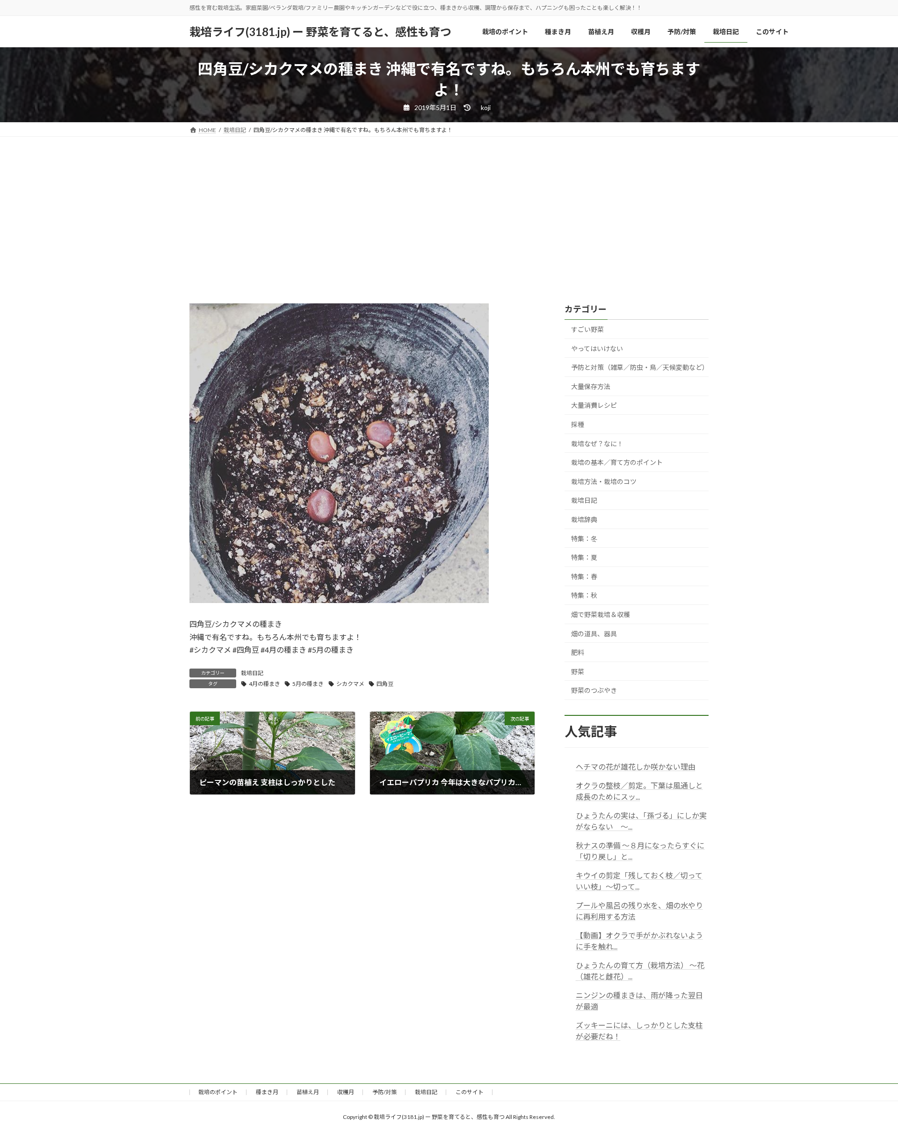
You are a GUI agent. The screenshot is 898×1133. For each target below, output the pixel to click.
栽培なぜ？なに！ (597, 444)
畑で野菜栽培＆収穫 (600, 614)
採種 (577, 424)
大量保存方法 (590, 386)
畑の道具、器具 (594, 634)
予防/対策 (384, 1092)
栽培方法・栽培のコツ (604, 482)
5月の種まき (308, 683)
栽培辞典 (584, 519)
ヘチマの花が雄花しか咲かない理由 (635, 767)
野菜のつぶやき (594, 691)
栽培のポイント (218, 1092)
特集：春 (584, 577)
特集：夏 (584, 557)
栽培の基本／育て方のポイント (617, 462)
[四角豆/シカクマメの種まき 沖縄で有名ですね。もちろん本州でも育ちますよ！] (339, 600)
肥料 (577, 652)
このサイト (470, 1092)
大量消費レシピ (594, 406)
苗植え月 (308, 1092)
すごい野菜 (587, 329)
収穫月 (345, 1092)
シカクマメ (350, 683)
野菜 (577, 672)
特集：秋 (584, 596)
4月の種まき (264, 683)
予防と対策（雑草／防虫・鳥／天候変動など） (640, 367)
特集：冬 (584, 539)
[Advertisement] (449, 206)
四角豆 (385, 683)
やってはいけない (597, 349)
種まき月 (267, 1092)
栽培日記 (252, 673)
